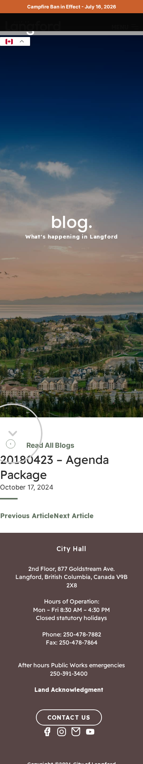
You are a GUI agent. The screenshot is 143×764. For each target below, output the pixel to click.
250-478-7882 (82, 634)
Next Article (74, 516)
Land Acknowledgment (68, 689)
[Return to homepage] (33, 34)
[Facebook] (50, 738)
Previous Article (27, 516)
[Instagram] (64, 738)
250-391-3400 (69, 673)
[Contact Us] (79, 738)
